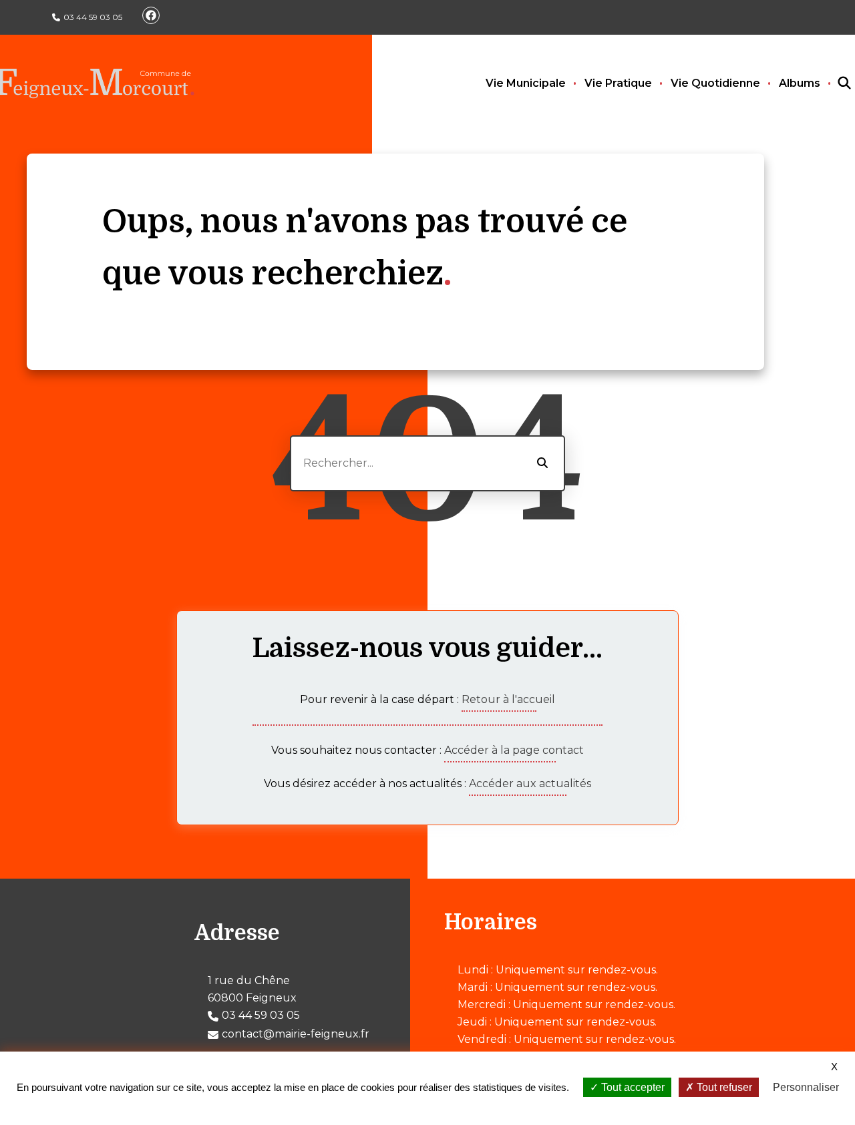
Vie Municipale (526, 83)
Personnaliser (806, 1087)
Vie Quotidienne (715, 83)
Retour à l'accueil (508, 699)
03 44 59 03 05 (92, 17)
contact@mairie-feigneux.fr (295, 1034)
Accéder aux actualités (530, 783)
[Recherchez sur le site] (832, 83)
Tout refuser (723, 1087)
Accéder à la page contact (514, 750)
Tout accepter (631, 1087)
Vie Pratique (618, 83)
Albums (799, 83)
